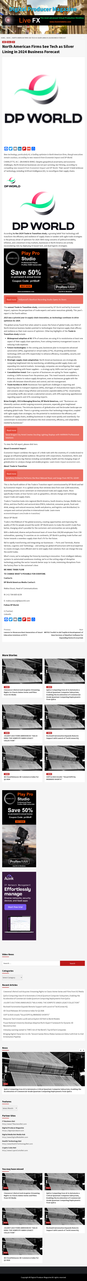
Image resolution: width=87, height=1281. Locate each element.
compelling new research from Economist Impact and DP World (31, 168)
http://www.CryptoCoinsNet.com (15, 1150)
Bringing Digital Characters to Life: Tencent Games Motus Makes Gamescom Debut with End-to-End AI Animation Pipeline (43, 1035)
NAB (4, 42)
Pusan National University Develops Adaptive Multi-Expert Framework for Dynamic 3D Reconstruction (38, 1024)
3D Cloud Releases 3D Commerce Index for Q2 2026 (23, 1011)
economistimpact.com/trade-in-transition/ (22, 513)
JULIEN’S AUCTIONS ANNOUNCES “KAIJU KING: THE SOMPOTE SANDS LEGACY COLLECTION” (20, 738)
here (35, 444)
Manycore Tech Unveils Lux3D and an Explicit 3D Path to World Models (31, 1019)
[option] (43, 1074)
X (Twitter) (8, 611)
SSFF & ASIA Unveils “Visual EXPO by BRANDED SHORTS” (61, 778)
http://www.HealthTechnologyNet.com (17, 1144)
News (9, 42)
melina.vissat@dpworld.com (18, 600)
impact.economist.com (70, 462)
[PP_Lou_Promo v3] (43, 270)
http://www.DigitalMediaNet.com (15, 1137)
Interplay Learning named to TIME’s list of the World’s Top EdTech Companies (34, 1030)
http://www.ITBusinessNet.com (14, 1124)
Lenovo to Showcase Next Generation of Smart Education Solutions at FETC (23, 632)
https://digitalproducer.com (13, 1130)
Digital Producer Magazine (43, 9)
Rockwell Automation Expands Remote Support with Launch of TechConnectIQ (62, 737)
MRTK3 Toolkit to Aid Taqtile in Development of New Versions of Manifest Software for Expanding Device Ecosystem (63, 633)
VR (13, 42)
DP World (57, 307)
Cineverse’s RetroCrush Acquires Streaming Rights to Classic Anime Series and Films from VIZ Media (22, 692)
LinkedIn (7, 614)
